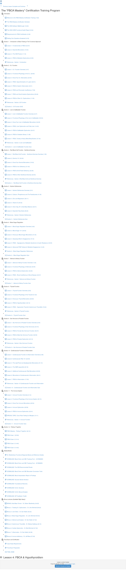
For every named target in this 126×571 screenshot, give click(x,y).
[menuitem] (1, 4)
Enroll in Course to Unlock (63, 566)
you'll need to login (70, 564)
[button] (1, 1)
